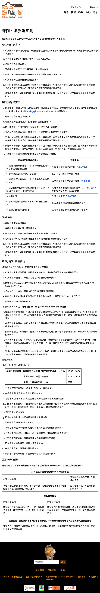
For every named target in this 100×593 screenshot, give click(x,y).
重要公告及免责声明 (34, 577)
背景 (66, 12)
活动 (88, 12)
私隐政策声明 (51, 577)
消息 (95, 12)
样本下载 (82, 167)
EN (79, 7)
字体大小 (94, 7)
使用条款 (81, 577)
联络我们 (39, 570)
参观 (80, 12)
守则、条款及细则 (67, 577)
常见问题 (52, 570)
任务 (73, 12)
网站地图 (50, 579)
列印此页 (92, 577)
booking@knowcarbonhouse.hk (40, 111)
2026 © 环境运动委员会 (13, 577)
